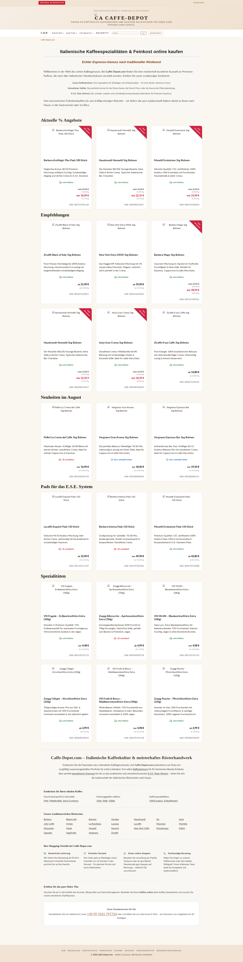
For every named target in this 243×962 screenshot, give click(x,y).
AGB (63, 950)
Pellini (182, 828)
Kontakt (130, 950)
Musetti (92, 828)
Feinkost (87, 33)
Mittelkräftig (55, 801)
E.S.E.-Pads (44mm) (158, 773)
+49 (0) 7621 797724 (102, 913)
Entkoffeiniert (171, 801)
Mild (46, 801)
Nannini (115, 828)
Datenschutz (90, 950)
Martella (183, 824)
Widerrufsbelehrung (169, 950)
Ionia (181, 819)
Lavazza (115, 824)
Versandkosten (145, 950)
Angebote (102, 33)
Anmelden (155, 33)
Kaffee (71, 33)
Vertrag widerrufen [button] (52, 3)
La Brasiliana (95, 824)
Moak (69, 828)
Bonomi (92, 819)
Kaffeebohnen (140, 769)
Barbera (47, 819)
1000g (112, 801)
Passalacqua (162, 828)
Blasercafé (71, 819)
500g (105, 801)
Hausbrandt (140, 819)
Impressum (106, 950)
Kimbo (69, 824)
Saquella (48, 833)
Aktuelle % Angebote (61, 120)
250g (98, 801)
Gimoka (115, 819)
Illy (157, 819)
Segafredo (71, 833)
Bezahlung (74, 950)
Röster (58, 33)
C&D (44, 32)
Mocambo (49, 828)
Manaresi (161, 824)
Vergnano (93, 833)
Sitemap (118, 950)
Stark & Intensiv (70, 801)
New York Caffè (141, 828)
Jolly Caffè (49, 824)
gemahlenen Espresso (83, 773)
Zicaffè (114, 833)
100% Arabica (156, 801)
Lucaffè (137, 824)
